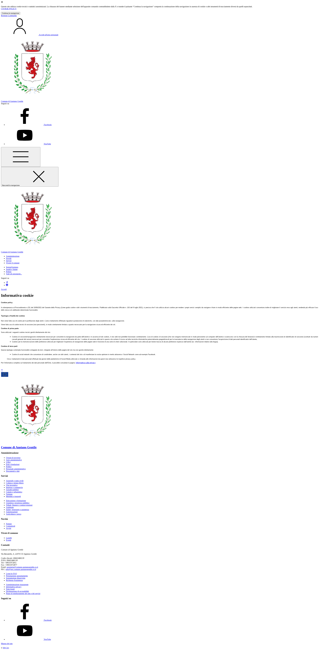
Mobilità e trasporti (13, 496)
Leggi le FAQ (11, 574)
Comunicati (10, 526)
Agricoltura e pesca (13, 514)
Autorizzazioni (12, 512)
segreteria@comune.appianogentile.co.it (22, 567)
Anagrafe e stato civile (15, 481)
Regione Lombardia (9, 16)
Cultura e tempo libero (15, 483)
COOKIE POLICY (9, 9)
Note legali (10, 589)
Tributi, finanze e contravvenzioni (19, 505)
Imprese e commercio (14, 487)
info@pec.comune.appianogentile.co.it (21, 569)
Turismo (9, 494)
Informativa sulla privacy (86, 363)
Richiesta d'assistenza (14, 580)
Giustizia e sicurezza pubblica (17, 503)
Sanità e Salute (12, 269)
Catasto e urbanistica (14, 492)
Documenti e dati (12, 471)
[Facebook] (7, 283)
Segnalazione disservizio (15, 578)
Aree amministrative (14, 460)
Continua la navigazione (10, 13)
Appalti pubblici (12, 490)
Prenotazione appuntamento (17, 576)
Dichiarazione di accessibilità (17, 591)
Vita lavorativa (11, 485)
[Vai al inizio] (2, 370)
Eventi (8, 540)
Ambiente (10, 507)
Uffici (8, 462)
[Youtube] (7, 285)
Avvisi (8, 528)
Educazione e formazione (16, 501)
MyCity (6, 648)
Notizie (9, 524)
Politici (8, 467)
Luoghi (9, 538)
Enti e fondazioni (12, 464)
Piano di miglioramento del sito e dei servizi (23, 593)
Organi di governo (13, 458)
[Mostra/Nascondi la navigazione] (20, 157)
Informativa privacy (13, 587)
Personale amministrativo (16, 469)
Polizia (8, 272)
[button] (12, 256)
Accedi (4, 289)
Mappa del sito (7, 644)
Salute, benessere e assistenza (17, 510)
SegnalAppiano (12, 267)
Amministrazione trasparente (17, 585)
